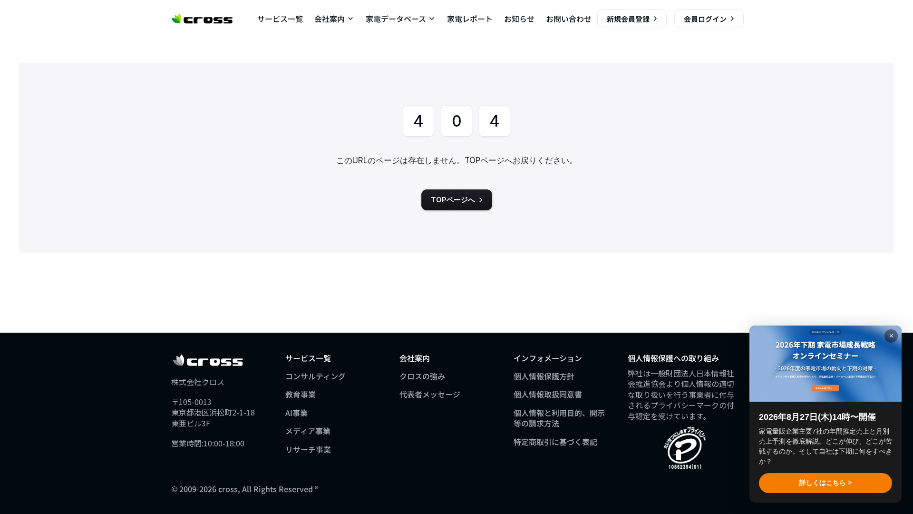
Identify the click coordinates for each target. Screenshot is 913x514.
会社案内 (329, 18)
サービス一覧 (280, 18)
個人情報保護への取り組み (673, 358)
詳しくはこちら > (825, 482)
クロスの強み (422, 376)
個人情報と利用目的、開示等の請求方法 (559, 418)
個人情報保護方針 (544, 376)
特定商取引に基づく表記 (555, 441)
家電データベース (396, 18)
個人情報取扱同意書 (548, 394)
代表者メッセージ (429, 394)
